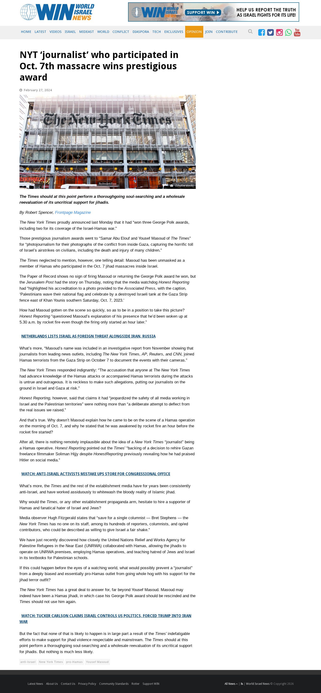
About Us (52, 683)
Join (209, 32)
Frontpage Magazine (73, 212)
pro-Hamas (74, 662)
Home (26, 32)
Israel (70, 32)
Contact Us (68, 683)
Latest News (35, 683)
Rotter (136, 683)
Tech (156, 32)
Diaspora (141, 32)
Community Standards (114, 683)
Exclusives (173, 32)
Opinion (194, 32)
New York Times (51, 662)
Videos (56, 32)
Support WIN (151, 683)
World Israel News (258, 683)
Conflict (121, 32)
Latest (40, 32)
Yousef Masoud (97, 662)
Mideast (86, 32)
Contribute (227, 32)
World (103, 32)
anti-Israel (28, 662)
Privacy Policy (87, 683)
